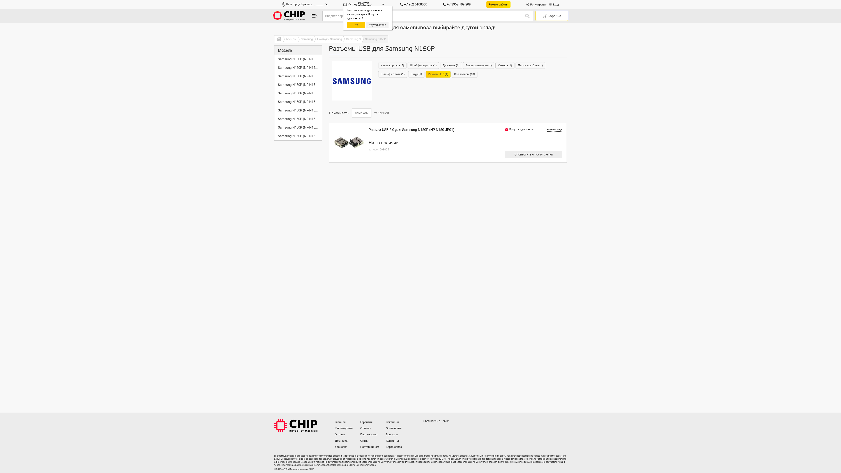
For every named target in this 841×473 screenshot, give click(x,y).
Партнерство (368, 434)
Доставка (341, 440)
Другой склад (377, 24)
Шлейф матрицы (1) (423, 65)
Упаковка (341, 446)
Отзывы (365, 428)
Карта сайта (394, 446)
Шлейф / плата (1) (393, 74)
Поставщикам (369, 446)
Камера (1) (505, 65)
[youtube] (445, 429)
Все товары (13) (464, 74)
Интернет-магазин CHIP (296, 425)
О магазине (393, 428)
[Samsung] (352, 81)
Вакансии (392, 422)
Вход (556, 4)
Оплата (340, 434)
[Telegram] (436, 429)
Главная (340, 422)
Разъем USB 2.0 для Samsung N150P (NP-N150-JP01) (411, 130)
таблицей (381, 113)
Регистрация (538, 4)
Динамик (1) (451, 65)
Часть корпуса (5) (392, 65)
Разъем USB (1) (438, 74)
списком (362, 113)
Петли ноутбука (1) (530, 65)
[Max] (427, 429)
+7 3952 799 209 (459, 4)
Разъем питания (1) (478, 65)
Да (356, 24)
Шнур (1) (416, 74)
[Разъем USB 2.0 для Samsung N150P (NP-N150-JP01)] (349, 142)
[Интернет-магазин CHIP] (289, 16)
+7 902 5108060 (415, 4)
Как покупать (344, 428)
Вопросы (392, 434)
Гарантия (366, 422)
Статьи (364, 440)
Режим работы (498, 4)
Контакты (392, 440)
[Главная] (278, 39)
